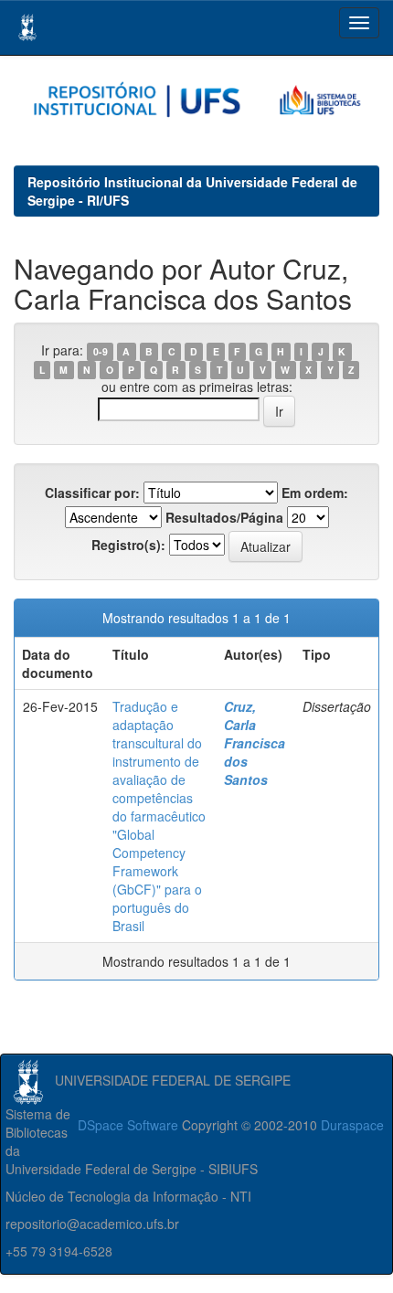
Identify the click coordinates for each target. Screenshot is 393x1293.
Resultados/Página (224, 517)
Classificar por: (92, 492)
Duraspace (352, 1125)
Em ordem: (314, 492)
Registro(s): (128, 544)
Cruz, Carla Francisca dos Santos (254, 743)
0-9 (100, 351)
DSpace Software (128, 1125)
